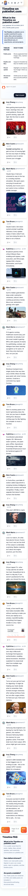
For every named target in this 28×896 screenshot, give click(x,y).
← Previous (5, 830)
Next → (23, 830)
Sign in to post (20, 95)
